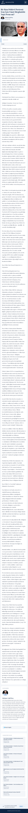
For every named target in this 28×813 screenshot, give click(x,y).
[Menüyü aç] (25, 2)
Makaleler (7, 7)
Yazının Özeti (5, 39)
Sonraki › (25, 44)
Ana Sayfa (3, 7)
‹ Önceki (2, 44)
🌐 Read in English (7, 727)
